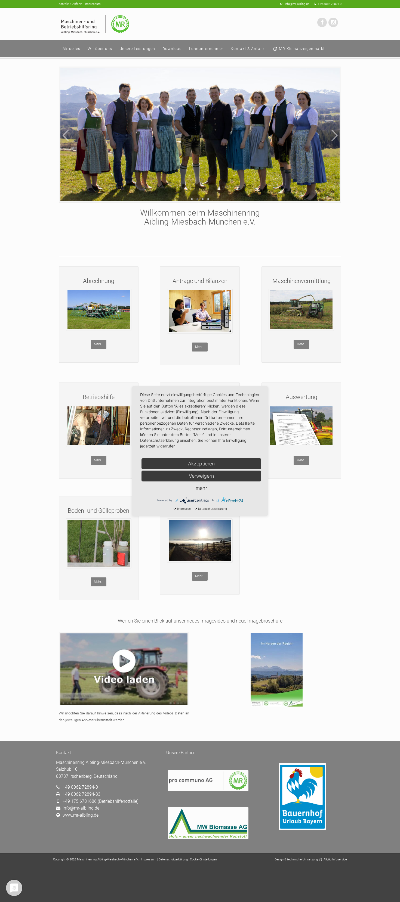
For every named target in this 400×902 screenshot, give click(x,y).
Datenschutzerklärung (173, 859)
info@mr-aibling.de (297, 4)
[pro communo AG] (208, 789)
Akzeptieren (201, 463)
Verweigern (201, 476)
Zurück (65, 135)
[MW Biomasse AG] (208, 837)
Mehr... (98, 344)
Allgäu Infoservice (335, 859)
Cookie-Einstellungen (203, 859)
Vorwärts (334, 135)
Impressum (148, 859)
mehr (201, 488)
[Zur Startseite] (95, 24)
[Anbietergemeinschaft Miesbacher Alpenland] (302, 828)
